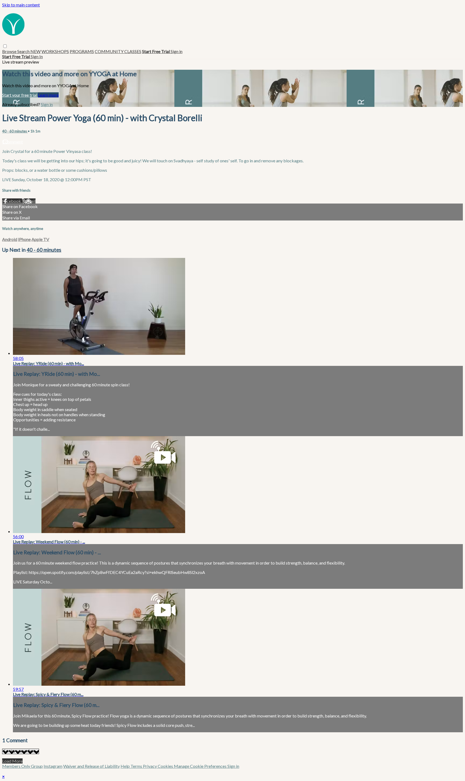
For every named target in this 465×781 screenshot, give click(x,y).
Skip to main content (21, 4)
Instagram (53, 766)
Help (126, 766)
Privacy (150, 766)
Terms (137, 766)
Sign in (176, 51)
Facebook (12, 201)
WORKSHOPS (55, 51)
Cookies (166, 766)
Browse (9, 51)
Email (30, 201)
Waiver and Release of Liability (91, 766)
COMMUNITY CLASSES (118, 51)
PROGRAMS (82, 51)
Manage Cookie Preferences (200, 766)
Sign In (37, 56)
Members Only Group (22, 766)
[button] (5, 46)
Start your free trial (20, 94)
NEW (35, 51)
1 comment (12, 141)
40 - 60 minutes (15, 131)
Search (23, 51)
